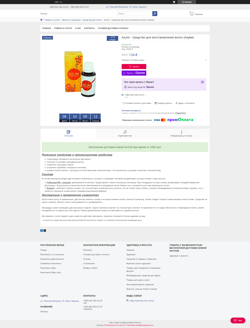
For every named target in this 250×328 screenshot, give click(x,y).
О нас (78, 28)
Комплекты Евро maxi (50, 272)
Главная (46, 28)
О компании (89, 263)
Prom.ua (137, 323)
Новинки (130, 250)
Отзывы (87, 259)
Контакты (89, 28)
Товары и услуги (52, 20)
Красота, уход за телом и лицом (141, 289)
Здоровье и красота (178, 256)
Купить (136, 66)
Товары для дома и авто (138, 280)
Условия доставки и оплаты (113, 28)
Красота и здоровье (71, 20)
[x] (45, 231)
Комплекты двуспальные (52, 259)
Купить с (131, 73)
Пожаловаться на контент (115, 325)
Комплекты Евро (48, 268)
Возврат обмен (90, 268)
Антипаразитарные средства (140, 284)
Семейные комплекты (50, 263)
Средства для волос (92, 20)
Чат (240, 320)
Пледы (43, 250)
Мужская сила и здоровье (138, 263)
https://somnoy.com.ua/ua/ (142, 300)
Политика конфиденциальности (140, 325)
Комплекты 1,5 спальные (52, 254)
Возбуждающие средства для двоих (143, 275)
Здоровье (130, 254)
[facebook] (41, 231)
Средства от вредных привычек (141, 259)
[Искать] (154, 13)
